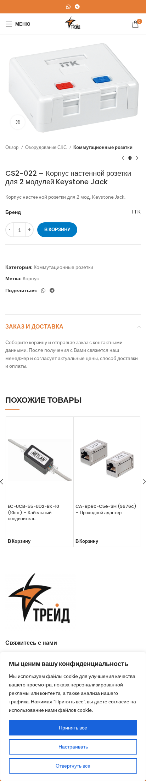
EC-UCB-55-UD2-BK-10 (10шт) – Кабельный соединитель (33, 512)
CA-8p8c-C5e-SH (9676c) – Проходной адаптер (105, 509)
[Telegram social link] (77, 6)
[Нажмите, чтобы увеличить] (18, 122)
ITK (136, 212)
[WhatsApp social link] (68, 6)
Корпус (31, 278)
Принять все (73, 728)
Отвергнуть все (73, 766)
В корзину (57, 229)
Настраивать (73, 747)
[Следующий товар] (137, 158)
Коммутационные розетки (103, 147)
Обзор (12, 147)
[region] (73, 716)
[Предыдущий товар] (123, 158)
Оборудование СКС (46, 147)
